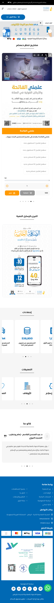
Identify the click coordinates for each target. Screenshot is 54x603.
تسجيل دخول (22, 9)
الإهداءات (47, 493)
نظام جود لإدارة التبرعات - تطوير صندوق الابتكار (27, 599)
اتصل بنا (22, 493)
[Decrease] (7, 186)
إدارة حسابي (46, 504)
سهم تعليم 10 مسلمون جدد (34, 150)
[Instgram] (40, 588)
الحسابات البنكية (45, 497)
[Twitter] (35, 588)
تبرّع (10, 193)
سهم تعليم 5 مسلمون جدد (34, 143)
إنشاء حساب (11, 9)
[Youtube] (24, 589)
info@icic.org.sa (45, 523)
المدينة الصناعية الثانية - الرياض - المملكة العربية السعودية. (28, 514)
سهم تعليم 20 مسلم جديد (35, 157)
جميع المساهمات (18, 489)
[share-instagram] (38, 55)
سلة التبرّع (21, 500)
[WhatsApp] (13, 588)
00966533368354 (44, 519)
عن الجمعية (46, 489)
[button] (33, 201)
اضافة (25, 193)
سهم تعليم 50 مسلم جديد (34, 164)
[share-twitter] (46, 55)
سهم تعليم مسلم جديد (36, 171)
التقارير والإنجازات (19, 497)
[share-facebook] (42, 55)
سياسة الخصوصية (44, 500)
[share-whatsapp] (35, 55)
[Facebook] (29, 588)
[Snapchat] (19, 589)
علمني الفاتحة (27, 131)
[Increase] (47, 186)
